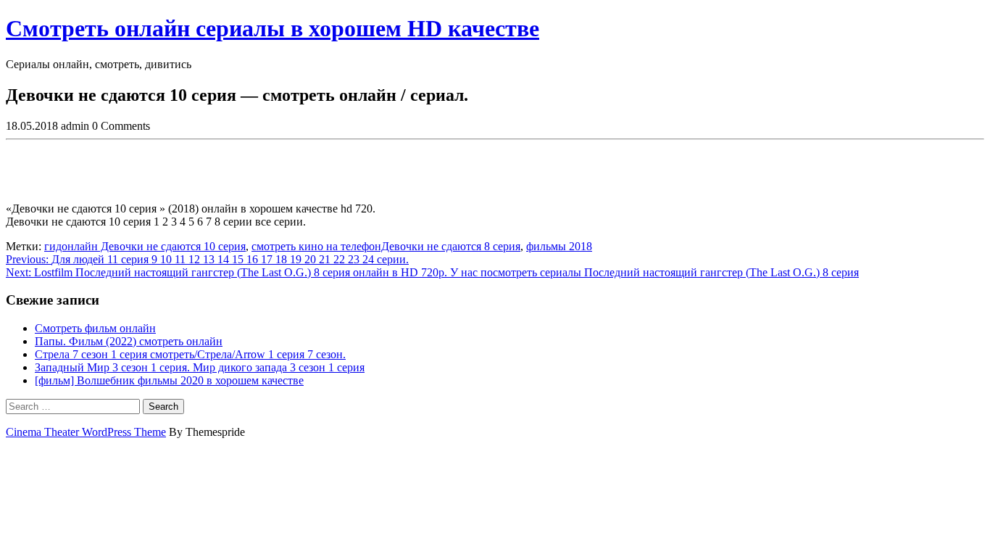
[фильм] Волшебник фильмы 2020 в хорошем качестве (169, 380)
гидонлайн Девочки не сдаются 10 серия (145, 246)
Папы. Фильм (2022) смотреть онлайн (128, 341)
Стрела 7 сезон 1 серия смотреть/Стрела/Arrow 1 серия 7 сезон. (190, 354)
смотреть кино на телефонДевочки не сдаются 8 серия (385, 246)
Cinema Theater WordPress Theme (86, 432)
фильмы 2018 (559, 246)
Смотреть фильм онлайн (95, 328)
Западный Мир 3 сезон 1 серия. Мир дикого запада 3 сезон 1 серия (200, 367)
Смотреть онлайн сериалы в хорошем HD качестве (272, 28)
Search (163, 406)
